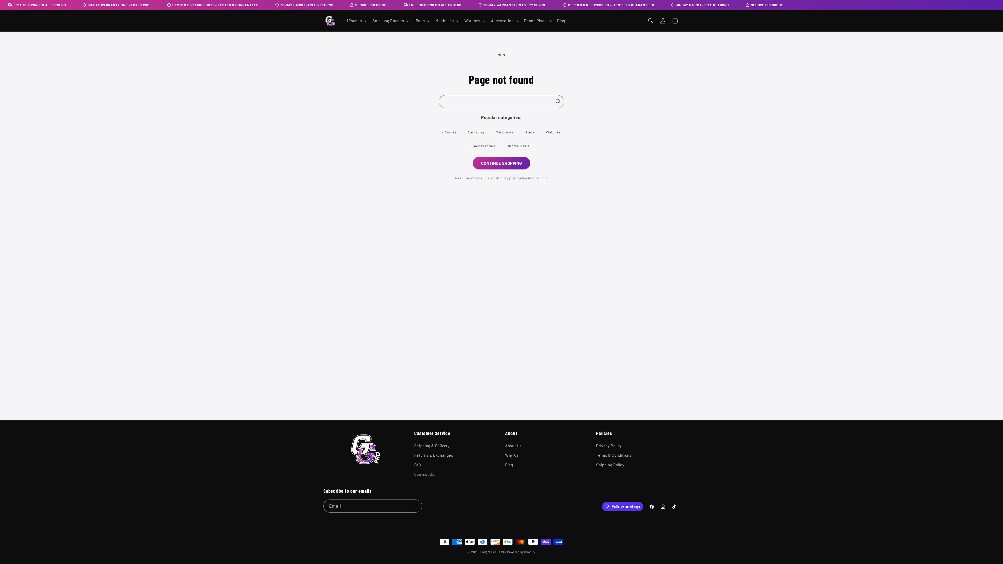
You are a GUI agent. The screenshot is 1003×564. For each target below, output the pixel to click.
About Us (513, 445)
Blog (509, 464)
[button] (356, 21)
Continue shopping (501, 163)
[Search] (558, 101)
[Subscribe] (416, 506)
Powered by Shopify (521, 552)
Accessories (484, 146)
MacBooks (504, 132)
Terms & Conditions (613, 455)
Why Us (512, 455)
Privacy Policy (609, 445)
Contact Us (424, 474)
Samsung (476, 132)
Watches (553, 132)
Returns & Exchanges (433, 455)
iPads (529, 132)
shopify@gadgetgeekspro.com (521, 178)
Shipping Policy (610, 464)
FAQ (417, 464)
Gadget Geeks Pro (493, 552)
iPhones (449, 132)
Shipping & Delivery (432, 445)
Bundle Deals (518, 146)
